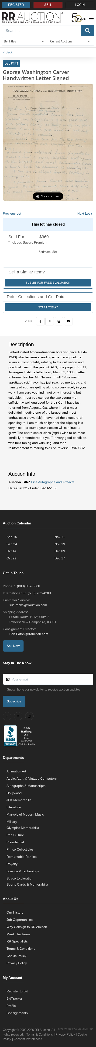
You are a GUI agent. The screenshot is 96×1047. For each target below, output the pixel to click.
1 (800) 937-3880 (27, 586)
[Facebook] (40, 321)
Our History (15, 912)
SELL (48, 5)
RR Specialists (17, 941)
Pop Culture (15, 835)
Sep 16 (12, 537)
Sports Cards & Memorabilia (27, 884)
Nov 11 (60, 537)
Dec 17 (60, 558)
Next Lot (83, 213)
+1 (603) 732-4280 (37, 593)
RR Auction (42, 1030)
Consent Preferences (28, 1039)
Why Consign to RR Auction (27, 927)
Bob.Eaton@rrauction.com (28, 634)
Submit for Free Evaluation (48, 282)
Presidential (15, 842)
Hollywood (14, 793)
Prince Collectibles (20, 849)
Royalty (12, 864)
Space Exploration (20, 878)
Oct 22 (11, 558)
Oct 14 (11, 551)
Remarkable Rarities (22, 857)
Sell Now (13, 646)
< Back (8, 52)
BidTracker (14, 998)
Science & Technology (23, 871)
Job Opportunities (20, 919)
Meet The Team (18, 934)
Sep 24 (12, 544)
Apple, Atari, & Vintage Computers (32, 778)
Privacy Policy (17, 963)
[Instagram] (59, 321)
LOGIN (80, 5)
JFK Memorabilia (19, 800)
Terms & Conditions (21, 948)
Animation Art (16, 771)
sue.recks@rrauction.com (28, 605)
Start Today (48, 307)
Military (12, 822)
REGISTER (16, 5)
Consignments (17, 1013)
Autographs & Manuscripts (26, 786)
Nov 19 (60, 544)
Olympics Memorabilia (23, 828)
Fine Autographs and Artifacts (52, 482)
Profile (11, 1006)
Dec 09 (60, 551)
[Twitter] (49, 321)
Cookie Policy (16, 956)
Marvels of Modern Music (25, 814)
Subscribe (14, 701)
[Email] (68, 321)
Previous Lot (12, 213)
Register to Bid (17, 991)
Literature (14, 807)
